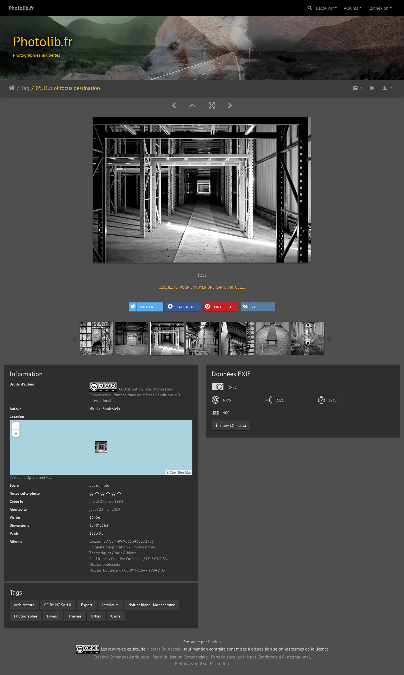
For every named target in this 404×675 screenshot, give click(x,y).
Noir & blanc (125, 552)
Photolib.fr (21, 8)
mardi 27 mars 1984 (106, 501)
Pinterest (222, 307)
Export (86, 604)
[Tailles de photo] (357, 88)
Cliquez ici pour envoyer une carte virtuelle (202, 287)
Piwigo (53, 615)
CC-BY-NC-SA (156, 558)
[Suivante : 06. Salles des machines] (230, 105)
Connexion (379, 8)
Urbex (96, 615)
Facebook (185, 307)
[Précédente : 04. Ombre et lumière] (174, 105)
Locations (97, 541)
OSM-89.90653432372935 (131, 541)
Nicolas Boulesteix (104, 564)
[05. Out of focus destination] (101, 447)
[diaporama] (372, 88)
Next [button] (329, 339)
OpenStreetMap (180, 472)
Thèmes (74, 615)
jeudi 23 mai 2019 (104, 509)
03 (163, 570)
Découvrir (325, 8)
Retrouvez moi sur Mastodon (202, 663)
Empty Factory (143, 547)
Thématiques (100, 552)
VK (253, 307)
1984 (152, 570)
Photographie (25, 615)
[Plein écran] (211, 105)
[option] (96, 338)
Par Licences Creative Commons (115, 558)
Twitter (146, 307)
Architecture (24, 604)
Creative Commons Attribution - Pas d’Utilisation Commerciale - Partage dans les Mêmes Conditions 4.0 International (201, 657)
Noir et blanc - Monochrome (151, 604)
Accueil (12, 88)
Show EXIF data (232, 425)
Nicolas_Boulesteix (105, 570)
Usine (115, 615)
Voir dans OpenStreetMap (31, 477)
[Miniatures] (192, 105)
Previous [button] (75, 339)
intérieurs (110, 604)
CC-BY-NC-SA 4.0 (57, 604)
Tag (25, 88)
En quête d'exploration (108, 547)
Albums (351, 8)
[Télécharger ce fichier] (386, 88)
